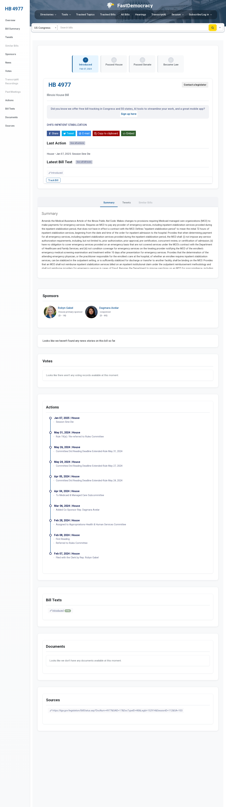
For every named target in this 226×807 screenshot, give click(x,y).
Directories (46, 14)
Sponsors (10, 54)
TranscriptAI (158, 14)
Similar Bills (12, 45)
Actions (9, 100)
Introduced (57, 173)
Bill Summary (12, 28)
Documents (11, 117)
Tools (65, 14)
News (8, 62)
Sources (10, 125)
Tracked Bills (107, 14)
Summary (108, 202)
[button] (220, 27)
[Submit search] (213, 27)
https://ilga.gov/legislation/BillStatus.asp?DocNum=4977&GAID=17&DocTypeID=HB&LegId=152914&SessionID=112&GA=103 (117, 710)
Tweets (9, 37)
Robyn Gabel (65, 307)
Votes (8, 71)
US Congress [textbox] (42, 27)
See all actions (77, 143)
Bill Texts (10, 108)
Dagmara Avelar (109, 307)
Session (176, 14)
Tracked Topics (85, 14)
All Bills (125, 14)
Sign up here (128, 113)
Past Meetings (13, 92)
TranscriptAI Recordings (12, 81)
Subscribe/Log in (199, 14)
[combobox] (45, 27)
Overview (10, 20)
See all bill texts (84, 162)
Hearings (140, 14)
